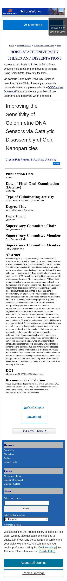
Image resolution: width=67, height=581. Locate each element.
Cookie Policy (47, 551)
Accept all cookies (34, 562)
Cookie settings (47, 547)
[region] (33, 553)
